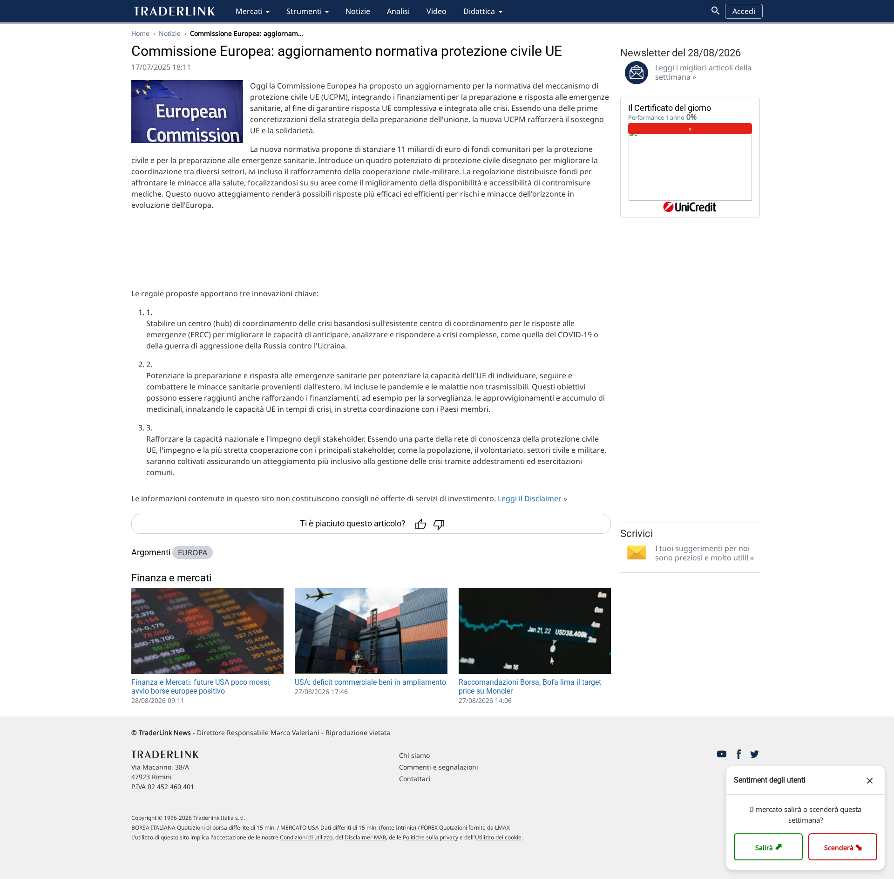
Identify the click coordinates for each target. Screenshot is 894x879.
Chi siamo (414, 755)
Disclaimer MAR (365, 837)
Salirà (770, 846)
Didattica (479, 11)
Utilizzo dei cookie (498, 837)
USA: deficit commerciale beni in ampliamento (370, 682)
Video (437, 11)
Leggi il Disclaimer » (532, 498)
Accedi (743, 11)
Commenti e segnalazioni (438, 767)
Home (140, 33)
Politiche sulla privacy (430, 837)
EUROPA (192, 552)
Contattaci (415, 778)
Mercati (249, 11)
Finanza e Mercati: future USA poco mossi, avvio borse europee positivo (201, 686)
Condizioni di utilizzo (306, 837)
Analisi (398, 11)
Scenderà (845, 846)
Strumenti (304, 11)
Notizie (357, 11)
